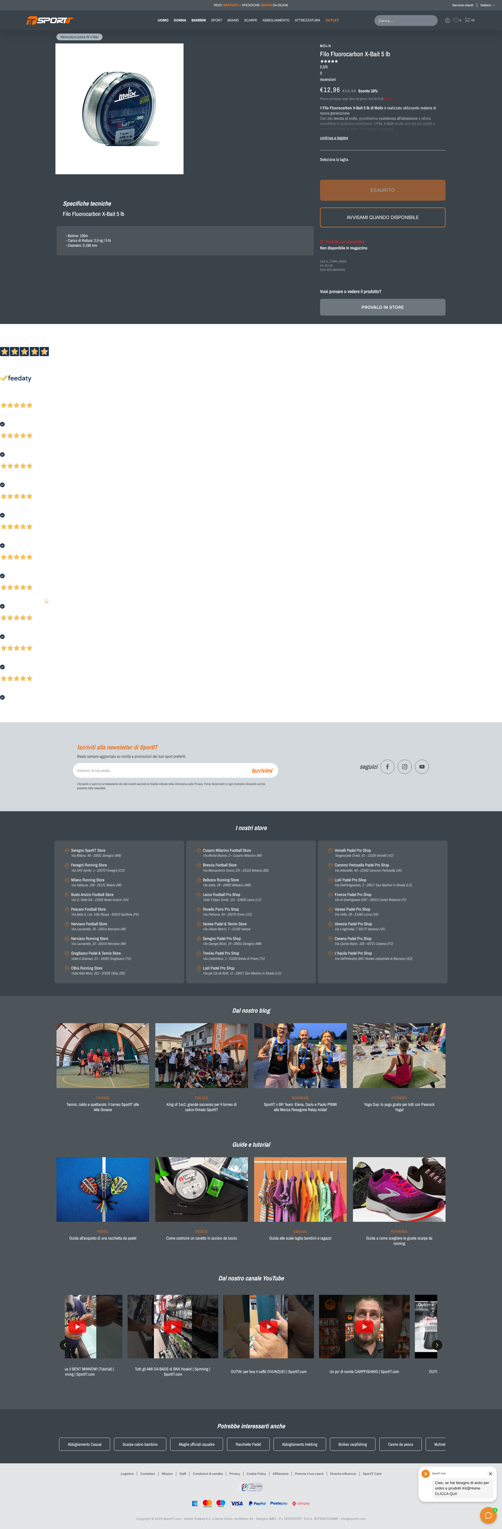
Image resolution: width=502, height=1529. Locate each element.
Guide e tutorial (251, 1144)
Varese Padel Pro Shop (356, 912)
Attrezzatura (307, 20)
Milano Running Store (96, 882)
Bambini (198, 20)
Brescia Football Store (236, 867)
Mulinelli (440, 1444)
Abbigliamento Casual (84, 1444)
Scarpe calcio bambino (140, 1444)
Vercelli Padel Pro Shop (364, 853)
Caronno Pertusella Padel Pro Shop (368, 867)
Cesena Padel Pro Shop (364, 941)
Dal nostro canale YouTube (251, 1278)
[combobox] (407, 20)
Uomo (163, 20)
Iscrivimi (262, 770)
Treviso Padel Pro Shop (234, 956)
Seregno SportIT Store (96, 853)
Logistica (127, 1474)
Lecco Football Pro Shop (232, 897)
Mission (167, 1474)
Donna (180, 20)
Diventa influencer (343, 1474)
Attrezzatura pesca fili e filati (79, 37)
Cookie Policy (256, 1474)
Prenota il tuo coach (309, 1474)
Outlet (332, 20)
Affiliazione (281, 1474)
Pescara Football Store (105, 912)
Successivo (27, 398)
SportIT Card (372, 1474)
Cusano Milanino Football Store (232, 853)
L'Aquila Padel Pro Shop (373, 956)
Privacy (234, 1474)
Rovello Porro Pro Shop (227, 912)
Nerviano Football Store (98, 926)
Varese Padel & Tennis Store (226, 926)
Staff (182, 1474)
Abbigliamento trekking (299, 1444)
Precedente (8, 398)
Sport (216, 20)
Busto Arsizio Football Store (99, 897)
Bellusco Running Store (227, 882)
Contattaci (147, 1474)
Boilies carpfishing (353, 1444)
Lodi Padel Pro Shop (242, 971)
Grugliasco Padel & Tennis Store (101, 956)
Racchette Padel (248, 1444)
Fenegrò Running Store (97, 867)
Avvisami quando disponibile (383, 217)
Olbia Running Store (98, 971)
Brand (233, 20)
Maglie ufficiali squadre (196, 1444)
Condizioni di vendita (208, 1474)
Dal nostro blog (251, 1010)
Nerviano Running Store (98, 941)
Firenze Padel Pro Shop (370, 897)
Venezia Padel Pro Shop (360, 926)
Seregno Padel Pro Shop (232, 941)
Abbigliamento (276, 20)
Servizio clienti (462, 5)
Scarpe (250, 20)
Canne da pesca (400, 1444)
